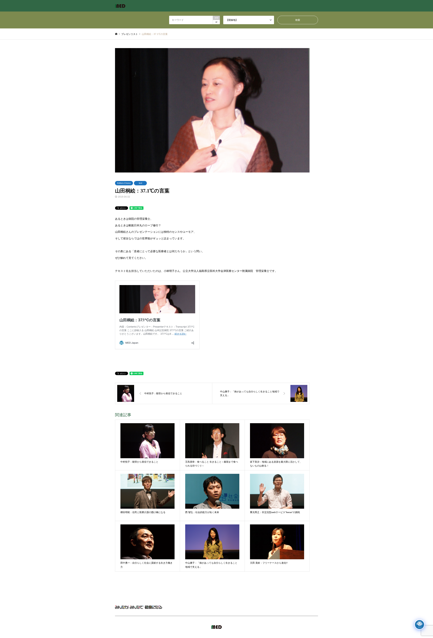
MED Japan (289, 627)
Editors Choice (124, 183)
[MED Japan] (120, 5)
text (140, 183)
